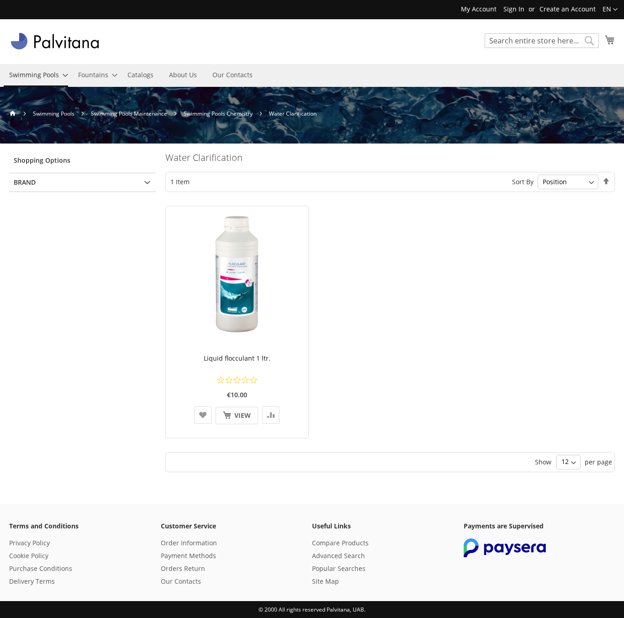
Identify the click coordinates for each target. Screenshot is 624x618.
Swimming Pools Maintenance (130, 113)
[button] (610, 10)
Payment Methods (188, 555)
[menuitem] (36, 75)
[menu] (312, 75)
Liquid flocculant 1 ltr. (237, 358)
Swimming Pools (54, 113)
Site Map (325, 581)
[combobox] (542, 40)
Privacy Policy (29, 542)
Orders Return (183, 568)
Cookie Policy (28, 555)
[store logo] (54, 41)
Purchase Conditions (40, 568)
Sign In (513, 9)
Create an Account (567, 9)
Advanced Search (338, 555)
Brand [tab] (25, 182)
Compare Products (340, 542)
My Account (479, 9)
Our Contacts (181, 581)
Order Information (189, 542)
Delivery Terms (32, 581)
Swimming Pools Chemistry (219, 113)
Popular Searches (338, 568)
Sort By (523, 181)
